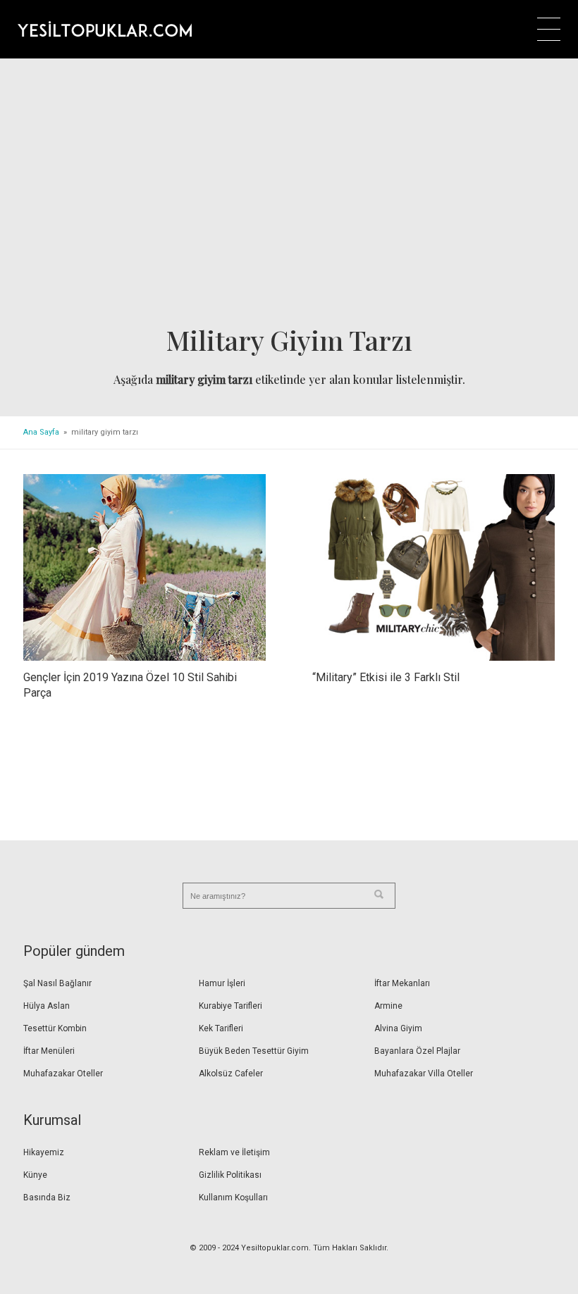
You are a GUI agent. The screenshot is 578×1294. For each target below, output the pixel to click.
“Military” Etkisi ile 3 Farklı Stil (386, 677)
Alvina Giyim (398, 1028)
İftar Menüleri (49, 1051)
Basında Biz (46, 1197)
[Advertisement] (289, 196)
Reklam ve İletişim (234, 1152)
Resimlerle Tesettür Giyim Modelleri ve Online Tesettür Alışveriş (105, 29)
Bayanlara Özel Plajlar (417, 1051)
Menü (548, 29)
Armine (388, 1006)
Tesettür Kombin (55, 1028)
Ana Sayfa (41, 432)
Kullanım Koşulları (233, 1197)
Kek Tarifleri (221, 1028)
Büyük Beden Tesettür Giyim (254, 1051)
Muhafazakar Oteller (63, 1073)
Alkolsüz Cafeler (231, 1073)
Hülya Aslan (46, 1006)
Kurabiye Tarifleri (230, 1006)
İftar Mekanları (402, 983)
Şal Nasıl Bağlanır (57, 983)
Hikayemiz (43, 1152)
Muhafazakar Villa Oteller (423, 1073)
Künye (35, 1175)
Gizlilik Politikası (230, 1175)
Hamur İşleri (222, 983)
